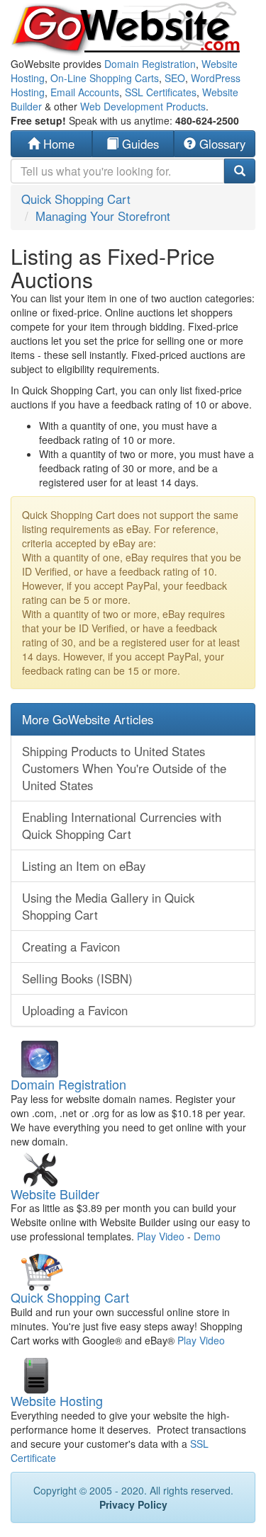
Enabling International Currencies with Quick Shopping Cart (121, 825)
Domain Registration (150, 64)
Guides (138, 143)
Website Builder (55, 1193)
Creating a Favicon (71, 946)
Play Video (160, 1236)
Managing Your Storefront (102, 215)
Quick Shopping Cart (76, 198)
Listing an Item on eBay (83, 865)
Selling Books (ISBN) (77, 978)
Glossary (220, 143)
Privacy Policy (133, 1504)
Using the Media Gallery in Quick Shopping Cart (108, 906)
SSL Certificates (160, 92)
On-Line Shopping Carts (104, 78)
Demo (207, 1236)
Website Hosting (57, 1400)
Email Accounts (84, 92)
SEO (175, 78)
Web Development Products (143, 106)
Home (57, 143)
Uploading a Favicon (75, 1010)
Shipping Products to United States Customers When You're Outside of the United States (124, 768)
